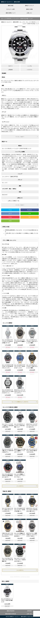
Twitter (10, 209)
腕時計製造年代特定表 (10, 613)
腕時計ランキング (29, 5)
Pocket (10, 217)
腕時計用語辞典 (10, 610)
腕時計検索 (10, 5)
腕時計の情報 (29, 9)
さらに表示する (20, 486)
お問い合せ (29, 613)
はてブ (10, 213)
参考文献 (29, 610)
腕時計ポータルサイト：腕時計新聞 (10, 2)
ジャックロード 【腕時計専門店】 (10, 176)
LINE (29, 213)
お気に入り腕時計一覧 (13, 200)
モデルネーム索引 (10, 9)
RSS (29, 217)
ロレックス (4, 182)
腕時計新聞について (10, 13)
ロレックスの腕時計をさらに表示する (20, 401)
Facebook (29, 209)
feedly (10, 220)
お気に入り (29, 13)
